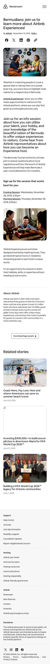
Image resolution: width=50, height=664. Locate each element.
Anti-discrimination (12, 529)
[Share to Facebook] (6, 40)
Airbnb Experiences (13, 98)
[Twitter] (5, 650)
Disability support (11, 534)
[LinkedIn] (16, 650)
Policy (34, 33)
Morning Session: (12, 198)
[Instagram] (11, 650)
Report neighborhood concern (16, 543)
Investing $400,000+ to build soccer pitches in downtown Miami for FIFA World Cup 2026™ (24, 441)
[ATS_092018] (25, 62)
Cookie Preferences (30, 657)
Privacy (6, 657)
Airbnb (9, 33)
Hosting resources (11, 566)
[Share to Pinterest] (28, 40)
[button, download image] (40, 54)
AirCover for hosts (11, 562)
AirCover (7, 525)
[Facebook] (22, 650)
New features (9, 599)
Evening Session (11, 192)
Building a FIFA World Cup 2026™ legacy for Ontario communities (22, 488)
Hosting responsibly (12, 576)
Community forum (11, 571)
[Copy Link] (35, 40)
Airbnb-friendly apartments (15, 580)
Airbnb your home (11, 557)
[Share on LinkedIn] (21, 40)
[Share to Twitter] (14, 40)
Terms (15, 657)
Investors (7, 608)
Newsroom (15, 6)
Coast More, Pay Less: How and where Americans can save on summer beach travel (21, 393)
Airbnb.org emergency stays (16, 613)
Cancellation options (12, 539)
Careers (6, 604)
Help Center (8, 520)
